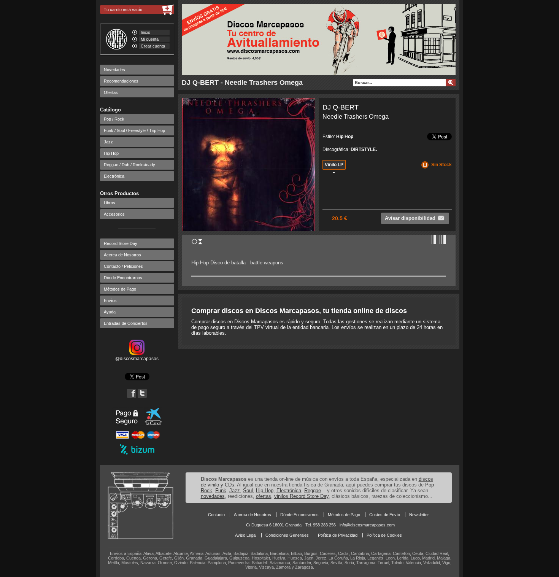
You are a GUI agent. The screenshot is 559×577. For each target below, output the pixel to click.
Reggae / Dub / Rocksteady (129, 164)
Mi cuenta (150, 39)
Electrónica (114, 176)
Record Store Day (120, 243)
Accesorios (114, 214)
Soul (248, 490)
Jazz (108, 142)
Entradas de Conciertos (126, 323)
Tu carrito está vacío (123, 9)
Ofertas (111, 92)
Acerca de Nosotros (122, 255)
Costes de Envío (384, 514)
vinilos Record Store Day (301, 496)
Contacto (216, 514)
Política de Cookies (384, 535)
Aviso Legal (245, 535)
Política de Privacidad (337, 535)
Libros (109, 202)
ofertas (263, 496)
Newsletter (419, 514)
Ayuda (110, 312)
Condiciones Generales (287, 535)
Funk (220, 490)
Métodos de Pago (120, 289)
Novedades (114, 69)
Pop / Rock (114, 119)
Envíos (110, 300)
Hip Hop (111, 153)
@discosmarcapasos (137, 358)
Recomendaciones (121, 81)
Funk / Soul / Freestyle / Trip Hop (134, 130)
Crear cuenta (153, 46)
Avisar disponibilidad (410, 218)
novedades (213, 496)
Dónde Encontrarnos (123, 277)
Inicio (145, 32)
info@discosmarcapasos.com (367, 525)
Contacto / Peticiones (123, 266)
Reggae (312, 490)
